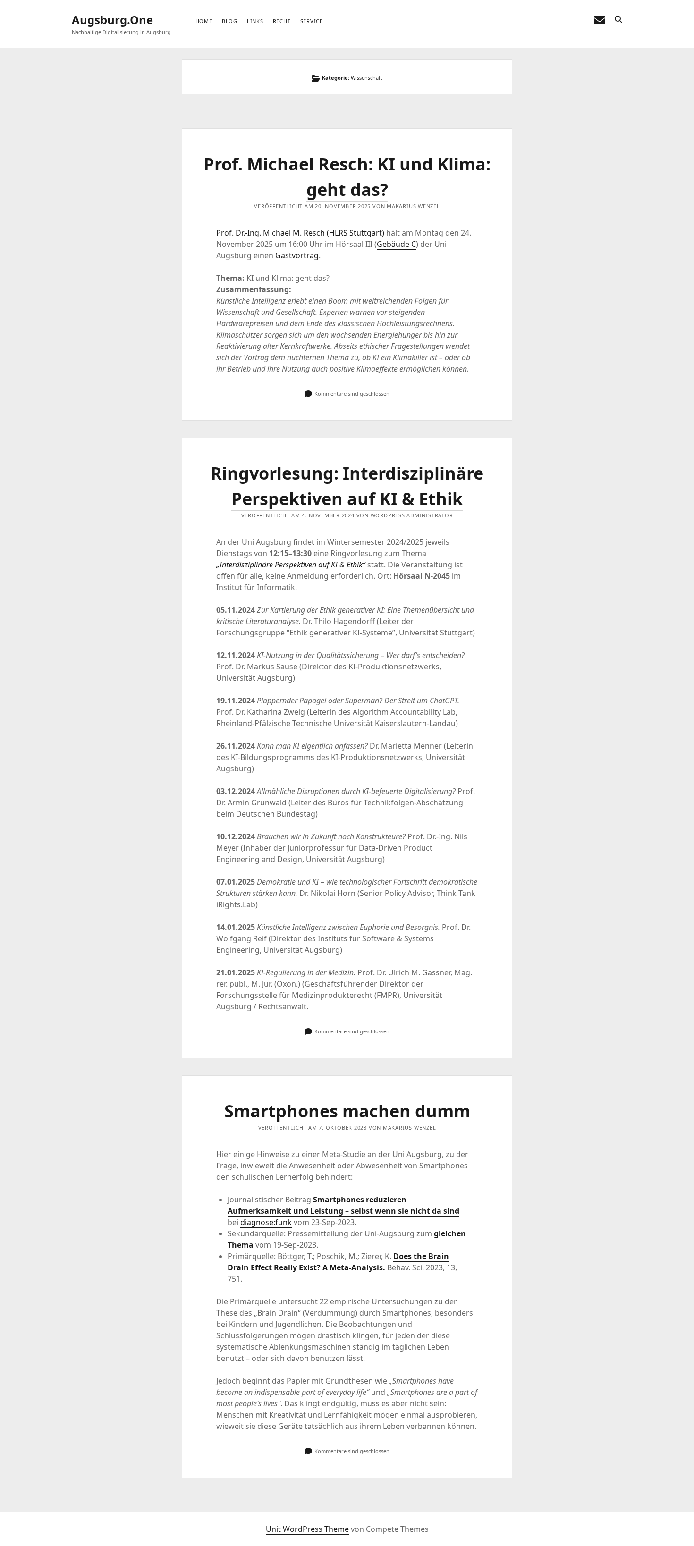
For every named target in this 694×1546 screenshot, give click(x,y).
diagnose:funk (266, 1222)
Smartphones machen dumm (347, 1111)
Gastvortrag (297, 255)
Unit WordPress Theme (307, 1529)
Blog (229, 21)
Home (203, 21)
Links (255, 21)
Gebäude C (396, 244)
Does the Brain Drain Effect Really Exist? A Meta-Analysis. (338, 1262)
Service (311, 21)
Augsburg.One (112, 19)
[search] (618, 19)
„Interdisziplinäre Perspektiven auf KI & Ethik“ (290, 564)
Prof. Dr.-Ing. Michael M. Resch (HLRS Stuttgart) (300, 233)
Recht (282, 21)
